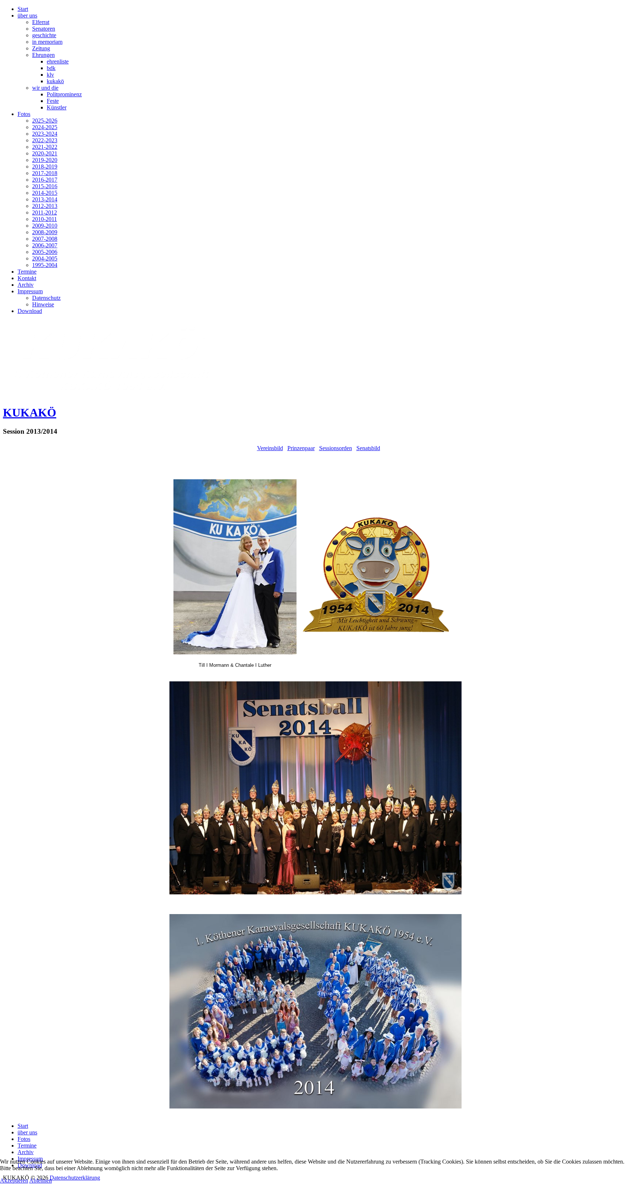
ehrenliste (58, 61)
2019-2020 (44, 160)
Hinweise (43, 304)
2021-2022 (44, 147)
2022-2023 (44, 140)
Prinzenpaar (301, 448)
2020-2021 (44, 153)
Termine (27, 271)
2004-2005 (44, 258)
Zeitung (41, 48)
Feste (53, 101)
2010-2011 (44, 219)
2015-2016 (44, 186)
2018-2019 (44, 166)
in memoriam (47, 42)
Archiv (26, 285)
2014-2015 (44, 193)
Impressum (30, 291)
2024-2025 (44, 127)
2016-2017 (44, 180)
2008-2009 (44, 232)
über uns (27, 15)
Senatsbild (368, 448)
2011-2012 (44, 212)
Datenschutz (46, 298)
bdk (51, 68)
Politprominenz (64, 94)
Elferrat (40, 22)
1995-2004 (44, 265)
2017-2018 (44, 173)
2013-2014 (44, 199)
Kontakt (27, 278)
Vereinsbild (270, 448)
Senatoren (43, 29)
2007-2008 (44, 239)
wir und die (45, 88)
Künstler (56, 107)
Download (30, 311)
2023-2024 (44, 134)
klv (50, 74)
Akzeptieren (14, 1180)
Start (23, 9)
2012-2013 (44, 206)
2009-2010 (44, 226)
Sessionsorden (335, 448)
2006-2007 (44, 245)
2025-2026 (44, 120)
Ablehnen (40, 1180)
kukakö (55, 81)
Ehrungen (43, 55)
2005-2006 (44, 252)
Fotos (24, 114)
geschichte (44, 35)
